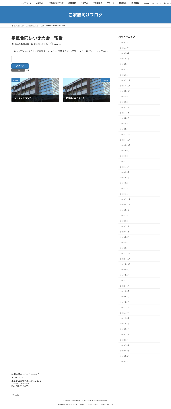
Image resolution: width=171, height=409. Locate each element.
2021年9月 (124, 313)
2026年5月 (124, 58)
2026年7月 (124, 48)
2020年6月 (124, 356)
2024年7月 (124, 161)
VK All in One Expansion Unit (103, 404)
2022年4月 (124, 296)
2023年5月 (124, 237)
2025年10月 (125, 91)
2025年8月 (124, 102)
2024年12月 (125, 134)
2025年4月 (124, 118)
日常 (27, 70)
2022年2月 (124, 302)
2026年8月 (124, 42)
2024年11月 (125, 140)
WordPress (71, 404)
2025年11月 (125, 85)
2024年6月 (124, 167)
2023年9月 (124, 215)
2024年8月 (124, 156)
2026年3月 (124, 69)
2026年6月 (124, 53)
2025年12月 (125, 80)
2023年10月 (125, 210)
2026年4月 (124, 64)
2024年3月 (124, 183)
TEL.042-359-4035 (20, 383)
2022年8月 (124, 275)
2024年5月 (124, 172)
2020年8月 (124, 345)
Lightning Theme (85, 404)
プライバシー (16, 395)
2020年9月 (124, 340)
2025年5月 (124, 113)
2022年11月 (125, 259)
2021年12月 (125, 307)
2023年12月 (125, 199)
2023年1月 (124, 248)
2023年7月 (124, 226)
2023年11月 (125, 204)
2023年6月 (124, 231)
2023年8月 (124, 221)
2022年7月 (124, 280)
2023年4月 (124, 242)
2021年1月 (124, 323)
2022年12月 (125, 253)
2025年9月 (124, 96)
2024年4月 (124, 177)
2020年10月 (125, 334)
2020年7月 (124, 350)
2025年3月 (124, 123)
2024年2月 (124, 188)
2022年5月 (124, 291)
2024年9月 (124, 150)
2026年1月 (124, 75)
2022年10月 (125, 264)
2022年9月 (124, 269)
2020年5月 (124, 361)
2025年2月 (124, 129)
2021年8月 (124, 318)
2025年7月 (124, 107)
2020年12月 (125, 329)
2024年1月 (124, 194)
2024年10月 (125, 145)
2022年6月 (124, 286)
